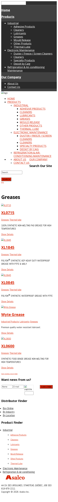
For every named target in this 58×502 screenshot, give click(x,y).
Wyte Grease (12, 314)
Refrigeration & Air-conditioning (19, 472)
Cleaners (19, 30)
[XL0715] (6, 205)
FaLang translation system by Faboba (9, 374)
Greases (18, 36)
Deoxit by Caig (22, 63)
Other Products (22, 43)
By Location (9, 415)
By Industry (9, 412)
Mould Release (22, 40)
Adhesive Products (24, 26)
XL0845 (7, 282)
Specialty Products (24, 60)
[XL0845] (6, 275)
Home (5, 10)
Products (7, 17)
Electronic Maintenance (20, 50)
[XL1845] (6, 240)
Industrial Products (10, 321)
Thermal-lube (15, 219)
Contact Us (13, 87)
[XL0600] (6, 338)
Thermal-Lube (22, 47)
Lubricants (20, 33)
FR (2, 182)
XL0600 (7, 345)
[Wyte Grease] (8, 307)
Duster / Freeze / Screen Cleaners (33, 53)
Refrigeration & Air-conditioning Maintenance (32, 154)
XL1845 (7, 247)
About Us (12, 83)
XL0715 (7, 212)
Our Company (11, 77)
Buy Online (8, 408)
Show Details (7, 234)
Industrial (13, 23)
